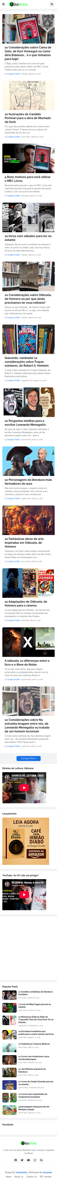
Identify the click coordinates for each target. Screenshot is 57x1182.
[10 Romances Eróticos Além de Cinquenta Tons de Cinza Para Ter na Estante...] (9, 1020)
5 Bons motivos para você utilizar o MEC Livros (28, 179)
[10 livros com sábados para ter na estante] (28, 217)
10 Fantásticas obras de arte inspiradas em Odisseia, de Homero (24, 542)
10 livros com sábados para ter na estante (28, 238)
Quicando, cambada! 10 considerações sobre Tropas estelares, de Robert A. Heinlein (27, 361)
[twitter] (22, 1160)
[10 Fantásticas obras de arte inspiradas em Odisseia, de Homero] (28, 520)
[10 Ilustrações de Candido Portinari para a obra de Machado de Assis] (28, 95)
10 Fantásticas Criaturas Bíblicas (34, 1044)
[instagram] (34, 1160)
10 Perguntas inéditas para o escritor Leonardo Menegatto (25, 422)
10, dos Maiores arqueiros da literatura (32, 1070)
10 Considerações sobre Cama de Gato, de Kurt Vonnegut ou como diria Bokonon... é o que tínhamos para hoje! (28, 53)
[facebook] (15, 1160)
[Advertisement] (28, 948)
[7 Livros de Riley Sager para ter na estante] (9, 1008)
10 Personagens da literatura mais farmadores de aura (28, 481)
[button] (3, 4)
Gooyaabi (47, 1172)
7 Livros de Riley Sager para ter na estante (34, 1005)
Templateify (21, 1172)
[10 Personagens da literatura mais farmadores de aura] (28, 461)
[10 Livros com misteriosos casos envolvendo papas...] (9, 1060)
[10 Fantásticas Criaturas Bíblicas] (9, 1047)
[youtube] (28, 1160)
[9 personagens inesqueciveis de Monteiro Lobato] (9, 1110)
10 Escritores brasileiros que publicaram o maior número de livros (36, 1032)
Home (8, 1177)
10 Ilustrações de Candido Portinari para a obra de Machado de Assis (28, 118)
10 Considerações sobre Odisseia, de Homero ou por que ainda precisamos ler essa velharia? (28, 298)
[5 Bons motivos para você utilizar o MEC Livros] (28, 158)
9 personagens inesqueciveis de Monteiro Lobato (33, 1108)
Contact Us (31, 1177)
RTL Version (45, 1177)
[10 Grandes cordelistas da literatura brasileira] (9, 995)
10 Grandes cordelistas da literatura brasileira (35, 993)
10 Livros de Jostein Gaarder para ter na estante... (35, 1082)
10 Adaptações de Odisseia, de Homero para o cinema (26, 603)
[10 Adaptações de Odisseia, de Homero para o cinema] (28, 583)
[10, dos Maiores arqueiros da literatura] (9, 1072)
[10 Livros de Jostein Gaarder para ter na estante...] (9, 1085)
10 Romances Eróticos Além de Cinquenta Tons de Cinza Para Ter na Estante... (35, 1019)
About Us (18, 1177)
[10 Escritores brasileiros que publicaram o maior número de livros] (9, 1035)
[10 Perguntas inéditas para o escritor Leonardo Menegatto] (28, 402)
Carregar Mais (27, 758)
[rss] (41, 1160)
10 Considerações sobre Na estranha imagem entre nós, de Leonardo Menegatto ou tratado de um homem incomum (27, 725)
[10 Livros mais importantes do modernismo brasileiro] (9, 1097)
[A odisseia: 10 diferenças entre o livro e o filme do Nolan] (28, 642)
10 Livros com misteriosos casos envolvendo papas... (33, 1057)
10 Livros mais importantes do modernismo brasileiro (32, 1095)
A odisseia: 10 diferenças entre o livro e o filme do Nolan (27, 662)
